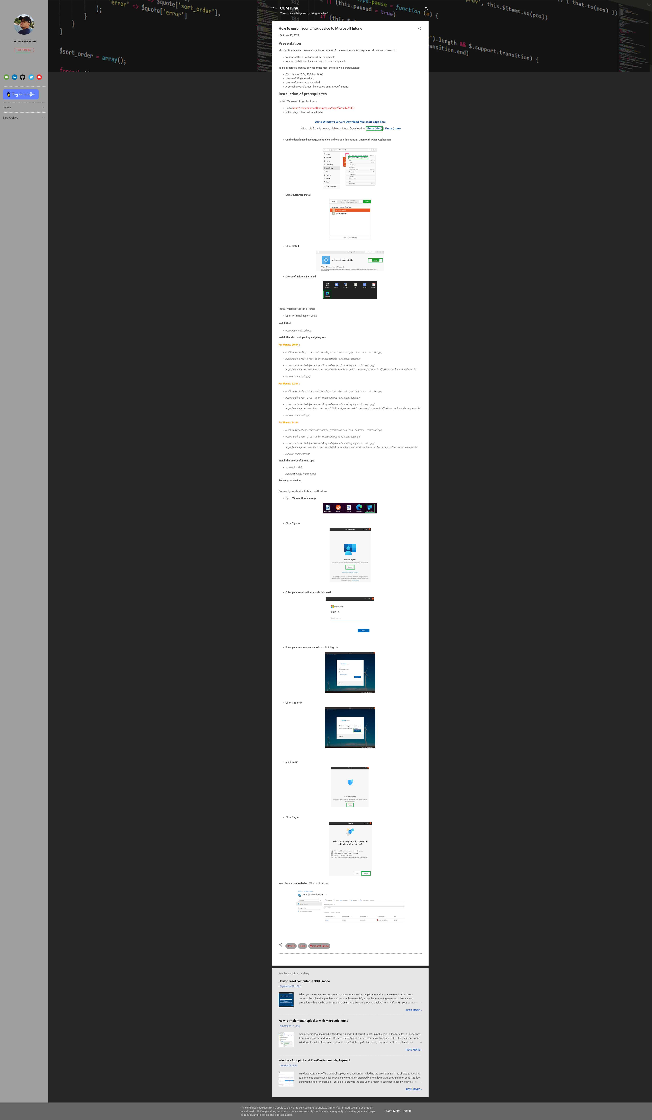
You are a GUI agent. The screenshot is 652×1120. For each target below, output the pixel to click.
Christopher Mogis (24, 41)
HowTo (291, 946)
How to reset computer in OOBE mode (304, 981)
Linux (302, 946)
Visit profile (24, 50)
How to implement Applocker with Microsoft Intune (313, 1020)
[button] (420, 29)
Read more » (414, 1010)
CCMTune (289, 8)
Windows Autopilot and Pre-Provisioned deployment (314, 1060)
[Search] (426, 9)
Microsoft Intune (319, 946)
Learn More (392, 1111)
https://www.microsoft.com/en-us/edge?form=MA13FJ (323, 108)
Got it (407, 1111)
